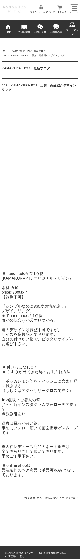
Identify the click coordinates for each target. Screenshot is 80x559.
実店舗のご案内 (16, 556)
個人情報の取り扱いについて (18, 553)
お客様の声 (56, 32)
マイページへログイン (41, 11)
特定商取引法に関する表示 (52, 553)
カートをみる (59, 11)
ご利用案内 (24, 32)
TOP (8, 32)
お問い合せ (40, 32)
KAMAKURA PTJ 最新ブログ (29, 51)
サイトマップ (72, 32)
